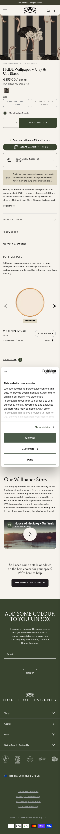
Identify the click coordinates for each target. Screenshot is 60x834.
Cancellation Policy (28, 806)
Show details (42, 427)
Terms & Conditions (28, 791)
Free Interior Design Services (30, 3)
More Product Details (18, 113)
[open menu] (53, 713)
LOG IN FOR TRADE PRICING (16, 84)
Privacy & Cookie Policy (28, 796)
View (47, 340)
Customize (28, 448)
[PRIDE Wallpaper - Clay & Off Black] (6, 90)
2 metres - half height (44, 103)
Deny (30, 459)
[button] (54, 306)
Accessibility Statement (28, 801)
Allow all (30, 437)
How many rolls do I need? (28, 160)
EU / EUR (35, 775)
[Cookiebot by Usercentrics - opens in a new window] (42, 371)
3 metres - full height (16, 103)
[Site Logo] (30, 10)
